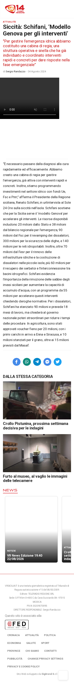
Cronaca (13, 635)
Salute (31, 643)
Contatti (50, 650)
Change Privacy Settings (45, 658)
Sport (45, 643)
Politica (50, 635)
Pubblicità (14, 658)
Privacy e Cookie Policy (23, 666)
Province (13, 650)
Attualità (32, 635)
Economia (14, 643)
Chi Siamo (32, 650)
